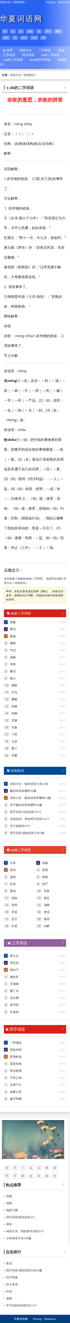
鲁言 (9, 1263)
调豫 (13, 622)
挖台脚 (14, 998)
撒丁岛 (14, 990)
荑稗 (13, 643)
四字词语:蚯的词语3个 (20, 1217)
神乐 (9, 1224)
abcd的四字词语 (40, 59)
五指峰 (14, 983)
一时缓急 (16, 1042)
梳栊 (13, 636)
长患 (14, 926)
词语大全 (5, 2)
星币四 (14, 1005)
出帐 (47, 926)
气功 (13, 650)
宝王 (14, 919)
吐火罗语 (12, 1284)
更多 (62, 50)
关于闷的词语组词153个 (21, 1305)
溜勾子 (14, 969)
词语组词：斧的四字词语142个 (30, 819)
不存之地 (16, 1077)
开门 (48, 31)
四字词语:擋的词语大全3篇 (27, 833)
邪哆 (14, 706)
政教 (45, 877)
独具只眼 (12, 1210)
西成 (13, 891)
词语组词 (18, 2)
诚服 (13, 657)
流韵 (9, 1203)
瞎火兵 (14, 955)
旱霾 (14, 755)
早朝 (14, 912)
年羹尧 (14, 1012)
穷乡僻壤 (16, 1070)
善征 (47, 898)
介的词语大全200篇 (18, 1238)
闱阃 (14, 713)
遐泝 (13, 870)
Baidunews (64, 2)
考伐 (47, 912)
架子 (24, 38)
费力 (58, 31)
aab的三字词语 (13, 59)
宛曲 (45, 863)
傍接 (9, 1196)
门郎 (14, 734)
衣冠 (30, 31)
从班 (13, 863)
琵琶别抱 (16, 1063)
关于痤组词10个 (20, 826)
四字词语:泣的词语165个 (26, 812)
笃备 (14, 727)
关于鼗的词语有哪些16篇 (26, 804)
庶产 (45, 884)
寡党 (47, 919)
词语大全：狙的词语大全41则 (29, 783)
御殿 (14, 685)
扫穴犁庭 (12, 1277)
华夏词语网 (21, 19)
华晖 (13, 664)
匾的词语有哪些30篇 (23, 790)
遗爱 (9, 1298)
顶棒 (47, 905)
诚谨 (13, 877)
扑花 (9, 1291)
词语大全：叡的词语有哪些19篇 (30, 797)
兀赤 (14, 741)
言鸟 (14, 692)
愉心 (13, 678)
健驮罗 (14, 976)
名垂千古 (16, 1084)
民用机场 (16, 1056)
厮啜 (14, 699)
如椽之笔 (16, 1091)
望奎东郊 (16, 1049)
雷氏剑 (14, 962)
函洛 (14, 898)
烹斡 (47, 891)
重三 (14, 748)
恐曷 (45, 870)
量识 (13, 671)
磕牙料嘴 (16, 1098)
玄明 (14, 905)
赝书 (13, 629)
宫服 (14, 720)
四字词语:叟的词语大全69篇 (24, 1270)
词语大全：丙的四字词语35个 (25, 1231)
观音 (6, 38)
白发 (34, 38)
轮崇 (13, 884)
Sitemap (50, 2)
